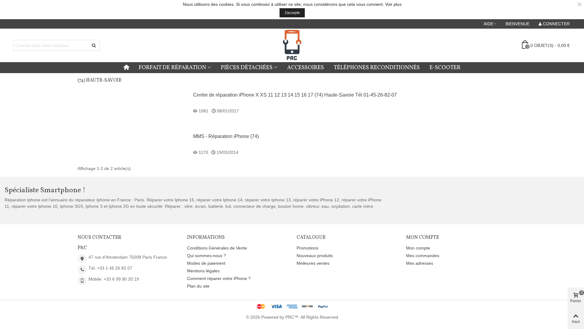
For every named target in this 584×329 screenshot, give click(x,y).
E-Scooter (445, 68)
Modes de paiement (206, 263)
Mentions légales (203, 270)
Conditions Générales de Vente (217, 248)
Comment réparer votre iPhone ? (219, 278)
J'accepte (292, 13)
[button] (490, 23)
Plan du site (198, 286)
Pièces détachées (247, 68)
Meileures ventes (313, 263)
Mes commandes (422, 255)
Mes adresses (419, 263)
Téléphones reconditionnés (377, 68)
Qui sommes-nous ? (206, 255)
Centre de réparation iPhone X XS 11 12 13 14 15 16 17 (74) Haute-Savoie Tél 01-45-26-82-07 (295, 94)
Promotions (307, 248)
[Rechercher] (94, 45)
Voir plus (393, 4)
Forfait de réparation (172, 68)
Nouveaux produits (315, 255)
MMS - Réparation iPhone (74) (226, 136)
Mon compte (418, 248)
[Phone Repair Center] (292, 45)
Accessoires (305, 68)
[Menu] (126, 67)
